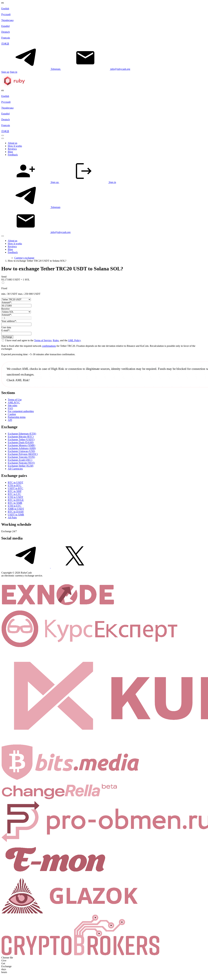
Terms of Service (43, 340)
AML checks (30, 368)
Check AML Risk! (18, 380)
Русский (6, 14)
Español (5, 26)
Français (5, 37)
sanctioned (13, 374)
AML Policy (74, 340)
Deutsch (5, 31)
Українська (7, 20)
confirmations (49, 346)
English (5, 8)
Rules (56, 340)
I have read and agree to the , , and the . (43, 340)
